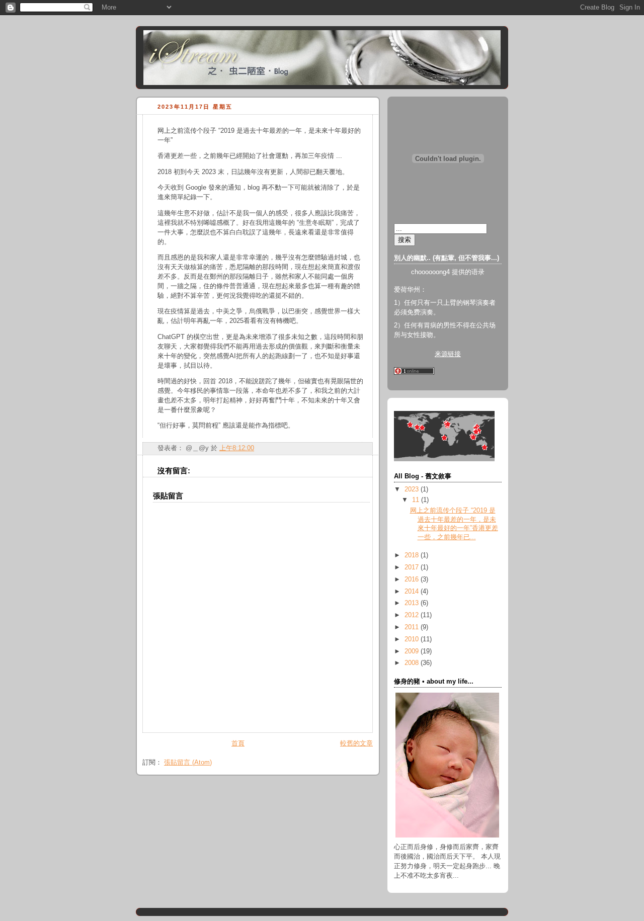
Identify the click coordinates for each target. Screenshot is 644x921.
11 (416, 500)
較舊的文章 (356, 743)
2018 (413, 555)
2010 (413, 639)
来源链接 (448, 354)
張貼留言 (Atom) (188, 762)
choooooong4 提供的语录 (448, 272)
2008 (413, 662)
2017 (413, 567)
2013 (413, 603)
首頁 (238, 743)
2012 (413, 615)
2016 (413, 579)
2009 (413, 651)
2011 (413, 627)
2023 (413, 489)
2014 (413, 591)
